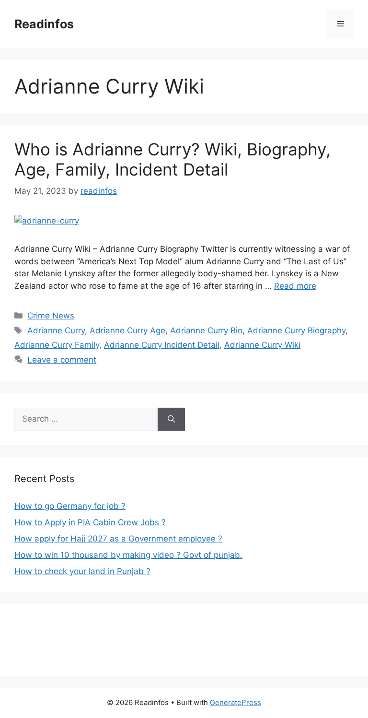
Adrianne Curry (56, 330)
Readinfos (44, 24)
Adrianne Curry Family (56, 345)
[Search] (171, 419)
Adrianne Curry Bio (206, 330)
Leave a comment (61, 360)
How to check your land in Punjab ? (82, 571)
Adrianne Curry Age (127, 330)
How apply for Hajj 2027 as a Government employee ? (118, 538)
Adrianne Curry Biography (296, 330)
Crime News (50, 315)
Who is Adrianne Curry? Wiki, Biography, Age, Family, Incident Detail (172, 159)
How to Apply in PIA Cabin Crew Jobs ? (90, 522)
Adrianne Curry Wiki (262, 345)
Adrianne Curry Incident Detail (161, 345)
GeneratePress (235, 702)
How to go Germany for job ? (70, 506)
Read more (295, 286)
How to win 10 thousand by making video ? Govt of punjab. (128, 555)
